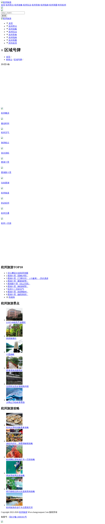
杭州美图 (53, 5)
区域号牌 (18, 59)
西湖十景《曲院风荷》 (18, 294)
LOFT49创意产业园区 (16, 322)
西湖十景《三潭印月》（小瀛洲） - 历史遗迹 (28, 278)
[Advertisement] (52, 86)
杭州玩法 (27, 5)
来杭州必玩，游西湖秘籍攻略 (19, 443)
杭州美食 (36, 5)
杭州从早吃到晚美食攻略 (17, 427)
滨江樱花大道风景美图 (18, 273)
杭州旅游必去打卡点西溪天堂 (19, 507)
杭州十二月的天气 (16, 289)
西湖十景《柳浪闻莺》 (18, 286)
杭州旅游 (23, 512)
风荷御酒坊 (11, 338)
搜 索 (4, 16)
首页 (3, 5)
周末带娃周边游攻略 (15, 475)
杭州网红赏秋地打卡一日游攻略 (20, 459)
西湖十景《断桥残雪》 (18, 281)
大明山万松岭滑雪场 (15, 402)
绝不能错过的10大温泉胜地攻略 (20, 491)
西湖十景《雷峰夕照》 (18, 276)
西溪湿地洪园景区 (14, 370)
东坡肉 (12, 297)
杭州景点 (10, 5)
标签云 (9, 59)
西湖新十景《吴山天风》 (19, 284)
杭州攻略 (18, 5)
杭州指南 (44, 5)
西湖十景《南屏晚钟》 (18, 292)
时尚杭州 (62, 5)
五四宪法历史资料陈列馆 (17, 386)
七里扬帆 (10, 354)
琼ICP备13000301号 (18, 517)
